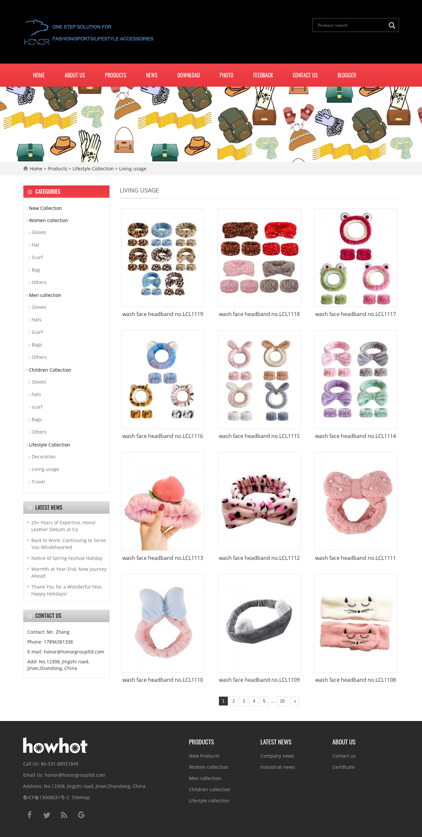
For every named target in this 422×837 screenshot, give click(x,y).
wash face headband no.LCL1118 (259, 314)
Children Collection (50, 370)
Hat (35, 245)
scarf (37, 407)
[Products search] (394, 25)
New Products (204, 756)
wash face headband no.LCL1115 (259, 436)
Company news (277, 756)
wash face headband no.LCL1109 (259, 679)
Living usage (132, 168)
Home (39, 75)
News (152, 75)
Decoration (44, 456)
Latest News (275, 741)
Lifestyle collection (209, 800)
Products (115, 75)
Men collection (45, 295)
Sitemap (81, 797)
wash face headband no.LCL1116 (162, 436)
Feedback (263, 75)
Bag (36, 270)
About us (75, 75)
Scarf (37, 257)
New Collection (45, 208)
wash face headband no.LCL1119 (162, 314)
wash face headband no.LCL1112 (259, 558)
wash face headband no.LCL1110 (162, 679)
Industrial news (277, 767)
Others (39, 282)
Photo (226, 75)
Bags (37, 344)
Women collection (48, 220)
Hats (37, 319)
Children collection (209, 789)
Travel (38, 481)
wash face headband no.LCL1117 (355, 314)
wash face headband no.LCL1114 (355, 436)
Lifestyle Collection (93, 168)
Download (188, 75)
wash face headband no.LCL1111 (355, 558)
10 (282, 701)
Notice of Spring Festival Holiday (67, 558)
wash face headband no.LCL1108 (355, 679)
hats (36, 394)
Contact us (305, 75)
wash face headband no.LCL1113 (162, 558)
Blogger (347, 75)
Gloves (39, 232)
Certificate (343, 767)
